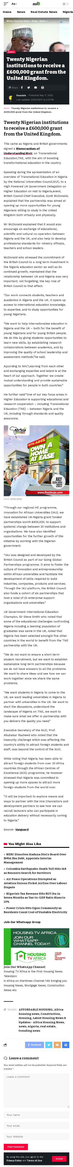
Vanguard (22, 829)
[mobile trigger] (7, 3)
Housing (25, 1018)
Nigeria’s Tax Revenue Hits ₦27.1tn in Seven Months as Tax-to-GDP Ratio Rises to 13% (34, 898)
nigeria (33, 1026)
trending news (29, 1030)
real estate (47, 1026)
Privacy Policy (14, 1160)
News (11, 52)
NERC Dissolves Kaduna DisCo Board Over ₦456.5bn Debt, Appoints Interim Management (35, 858)
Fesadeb (21, 95)
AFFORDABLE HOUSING (36, 1009)
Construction (50, 1014)
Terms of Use (34, 1160)
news (22, 1026)
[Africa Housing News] (36, 4)
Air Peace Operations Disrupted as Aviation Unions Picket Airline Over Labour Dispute (35, 883)
